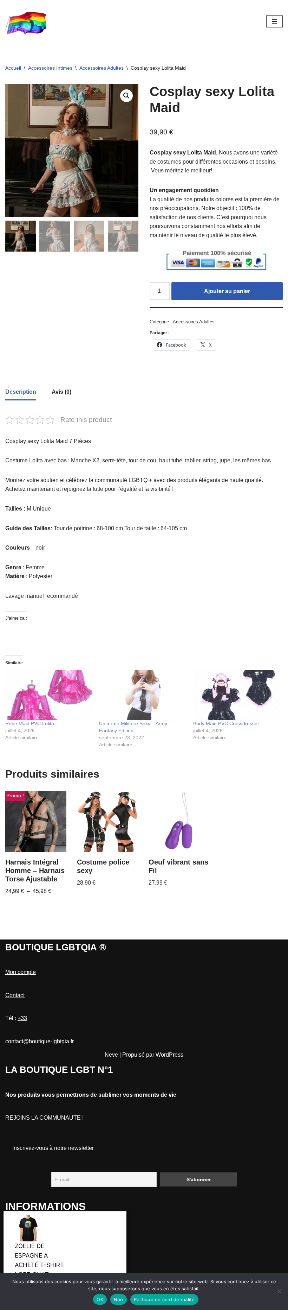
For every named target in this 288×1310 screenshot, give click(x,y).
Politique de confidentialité (164, 1299)
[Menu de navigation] (274, 21)
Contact (15, 995)
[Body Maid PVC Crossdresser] (236, 695)
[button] (126, 95)
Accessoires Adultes (101, 68)
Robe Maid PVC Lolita (29, 723)
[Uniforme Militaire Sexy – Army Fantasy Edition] (142, 695)
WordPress (169, 1055)
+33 (22, 1018)
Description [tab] (20, 392)
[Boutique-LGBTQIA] (26, 21)
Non (118, 1299)
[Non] (279, 1291)
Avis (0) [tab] (61, 392)
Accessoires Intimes (50, 68)
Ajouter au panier (227, 291)
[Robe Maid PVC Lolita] (48, 695)
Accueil (13, 68)
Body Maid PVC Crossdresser (226, 723)
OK (100, 1299)
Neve (111, 1055)
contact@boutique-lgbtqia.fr (39, 1041)
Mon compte (20, 972)
